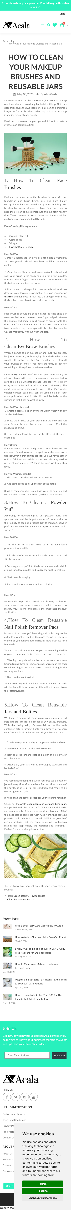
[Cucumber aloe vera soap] (19, 803)
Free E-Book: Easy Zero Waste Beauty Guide (39, 925)
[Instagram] (25, 1097)
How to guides (37, 895)
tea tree (8, 296)
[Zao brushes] (35, 153)
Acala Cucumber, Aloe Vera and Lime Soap (43, 803)
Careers (7, 1165)
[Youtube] (33, 1097)
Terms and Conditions (14, 1119)
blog (12, 41)
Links (62, 14)
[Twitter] (16, 1097)
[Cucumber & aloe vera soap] (35, 855)
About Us (8, 1153)
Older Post (13, 899)
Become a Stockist (12, 1159)
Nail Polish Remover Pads (31, 627)
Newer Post (25, 899)
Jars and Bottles (20, 711)
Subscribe (59, 1055)
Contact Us (8, 1137)
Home (4, 41)
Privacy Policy (10, 1125)
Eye (27, 346)
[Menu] (42, 25)
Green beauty (20, 895)
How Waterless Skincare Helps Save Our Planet (40, 937)
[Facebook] (7, 1097)
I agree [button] (43, 1183)
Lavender (59, 292)
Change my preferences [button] (42, 1197)
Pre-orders (8, 1131)
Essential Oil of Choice (21, 246)
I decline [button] (43, 1190)
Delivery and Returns (14, 1114)
